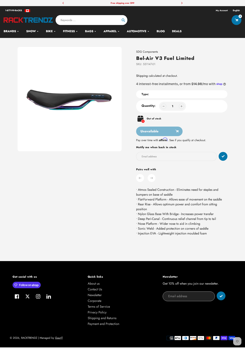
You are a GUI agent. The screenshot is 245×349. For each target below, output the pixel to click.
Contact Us (95, 289)
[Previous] (63, 3)
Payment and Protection (103, 323)
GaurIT (59, 338)
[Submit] (221, 295)
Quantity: (149, 105)
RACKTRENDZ (29, 338)
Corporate (94, 300)
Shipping (142, 76)
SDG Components (147, 52)
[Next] (181, 3)
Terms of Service (99, 306)
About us (94, 283)
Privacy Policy (97, 312)
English (236, 10)
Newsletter (95, 295)
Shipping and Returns (102, 318)
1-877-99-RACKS (13, 10)
